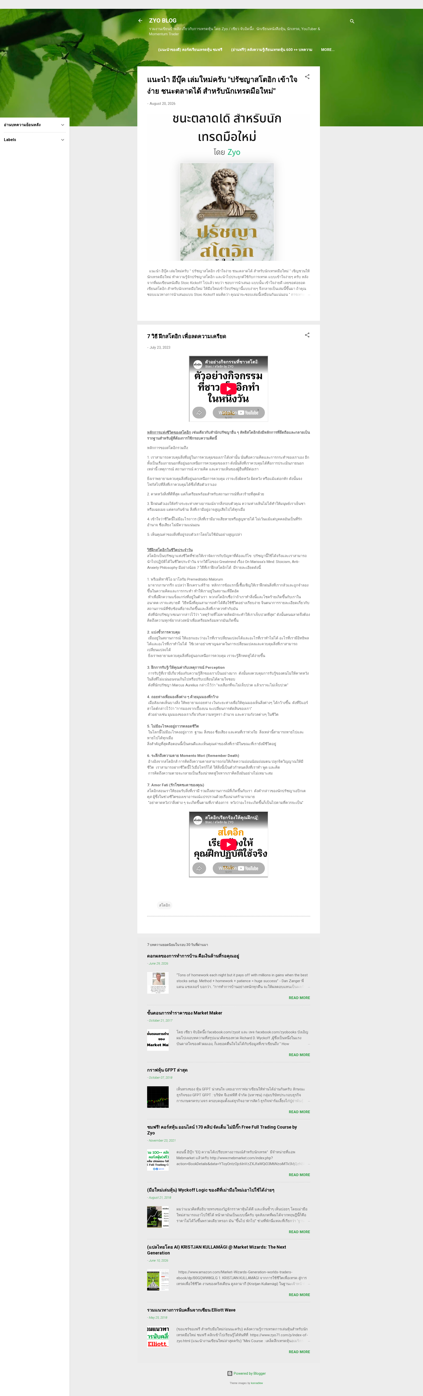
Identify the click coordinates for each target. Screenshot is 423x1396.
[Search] (352, 22)
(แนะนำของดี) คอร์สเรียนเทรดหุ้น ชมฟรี (190, 50)
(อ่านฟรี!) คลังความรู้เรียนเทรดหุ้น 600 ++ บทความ (271, 50)
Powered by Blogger (249, 1373)
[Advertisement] (339, 139)
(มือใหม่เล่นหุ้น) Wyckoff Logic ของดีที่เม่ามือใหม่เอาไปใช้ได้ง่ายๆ (210, 1190)
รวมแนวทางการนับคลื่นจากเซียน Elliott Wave (191, 1309)
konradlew (257, 1383)
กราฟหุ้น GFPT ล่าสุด (167, 1070)
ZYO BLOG (162, 20)
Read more (299, 998)
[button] (307, 77)
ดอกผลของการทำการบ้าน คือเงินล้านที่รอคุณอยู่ (193, 955)
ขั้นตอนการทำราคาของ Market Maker (184, 1012)
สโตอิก (164, 905)
